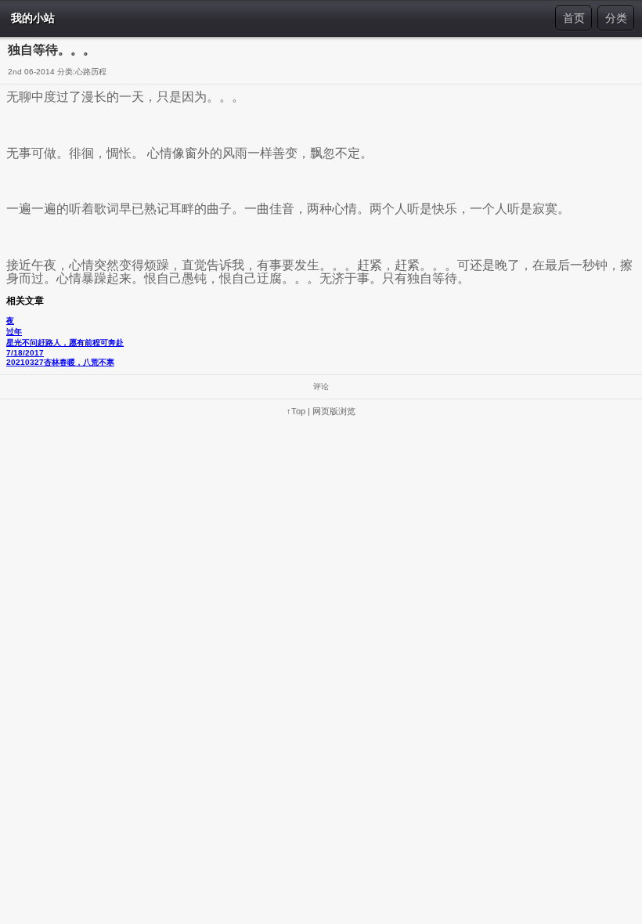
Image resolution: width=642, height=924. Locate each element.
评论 (321, 386)
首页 (574, 18)
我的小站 (33, 18)
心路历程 (90, 71)
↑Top (296, 411)
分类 (616, 18)
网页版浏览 (333, 411)
